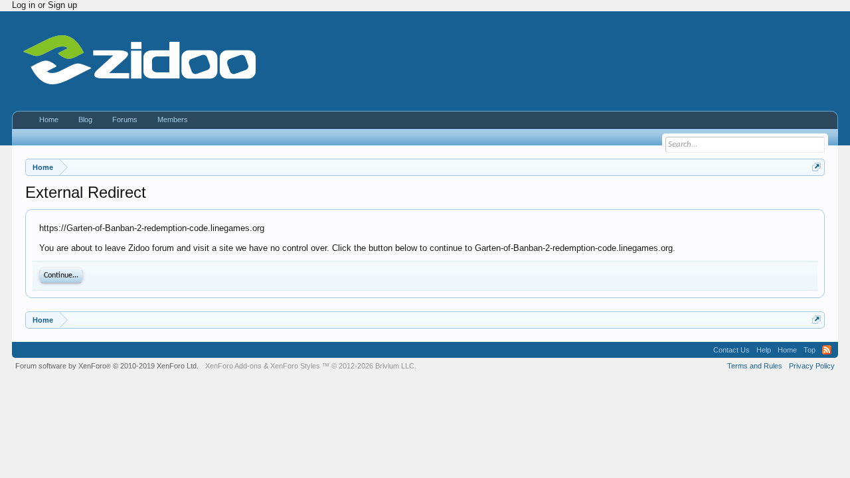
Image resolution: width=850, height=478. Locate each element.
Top (809, 350)
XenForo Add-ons (233, 366)
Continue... (61, 275)
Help (763, 350)
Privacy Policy (812, 366)
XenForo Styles (295, 366)
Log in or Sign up (44, 5)
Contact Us (731, 350)
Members (172, 119)
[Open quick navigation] (816, 167)
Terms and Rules (754, 366)
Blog (85, 119)
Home (48, 119)
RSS (826, 350)
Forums (124, 119)
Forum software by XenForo (107, 366)
